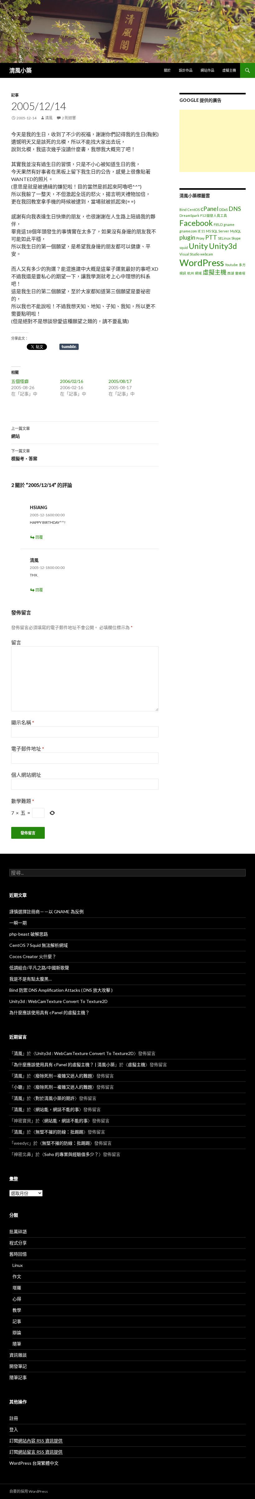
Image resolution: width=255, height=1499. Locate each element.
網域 (198, 273)
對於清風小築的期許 (55, 1098)
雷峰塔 (240, 273)
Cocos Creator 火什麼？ (32, 956)
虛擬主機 (229, 70)
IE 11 (201, 231)
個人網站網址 (26, 775)
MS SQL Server (217, 231)
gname (229, 224)
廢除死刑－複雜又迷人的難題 (63, 1075)
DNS (235, 208)
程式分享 (18, 1242)
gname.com (188, 231)
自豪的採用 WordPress (28, 1491)
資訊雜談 (18, 1355)
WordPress (201, 262)
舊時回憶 (18, 1254)
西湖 (230, 273)
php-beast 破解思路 (28, 934)
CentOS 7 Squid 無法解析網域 (38, 945)
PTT (211, 237)
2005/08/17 (120, 381)
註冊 (13, 1418)
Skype (236, 238)
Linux (17, 1265)
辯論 (16, 1332)
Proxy (200, 238)
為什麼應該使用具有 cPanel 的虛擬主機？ (49, 1012)
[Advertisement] (217, 141)
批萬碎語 (18, 1231)
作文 (16, 1276)
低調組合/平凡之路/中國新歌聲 (39, 967)
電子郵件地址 (27, 749)
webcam (206, 254)
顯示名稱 (22, 722)
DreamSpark (189, 215)
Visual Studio (189, 254)
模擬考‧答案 (24, 455)
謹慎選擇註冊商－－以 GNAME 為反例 (46, 911)
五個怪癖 (20, 381)
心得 (16, 1298)
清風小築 (20, 70)
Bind (183, 210)
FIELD (218, 224)
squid (183, 248)
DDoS (223, 210)
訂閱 (36, 1440)
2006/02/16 (71, 381)
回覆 (39, 537)
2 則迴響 (69, 118)
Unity (198, 246)
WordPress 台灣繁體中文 (33, 1463)
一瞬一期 (18, 922)
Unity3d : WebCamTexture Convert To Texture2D (58, 1001)
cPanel (209, 208)
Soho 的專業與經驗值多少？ (71, 1154)
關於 (167, 70)
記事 (15, 95)
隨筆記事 (18, 1377)
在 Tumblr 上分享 (69, 347)
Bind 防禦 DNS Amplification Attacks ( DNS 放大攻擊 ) (61, 990)
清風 (49, 118)
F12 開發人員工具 (213, 215)
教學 (16, 1310)
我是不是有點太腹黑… (30, 978)
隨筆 (16, 1343)
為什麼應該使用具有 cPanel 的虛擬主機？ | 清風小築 (64, 1064)
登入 (13, 1429)
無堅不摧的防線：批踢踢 (59, 1131)
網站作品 (207, 70)
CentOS (194, 210)
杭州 (190, 273)
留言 (16, 642)
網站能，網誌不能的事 (57, 1109)
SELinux (224, 238)
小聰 (18, 1087)
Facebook (196, 222)
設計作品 (185, 70)
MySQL (235, 231)
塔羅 (16, 1287)
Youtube (231, 265)
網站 (20, 432)
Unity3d (223, 246)
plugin (187, 237)
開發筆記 (18, 1366)
